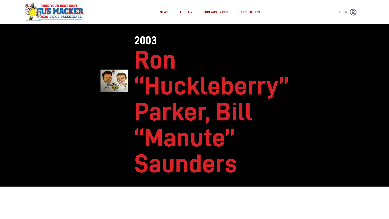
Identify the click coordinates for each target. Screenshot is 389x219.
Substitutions (250, 12)
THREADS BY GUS (215, 12)
